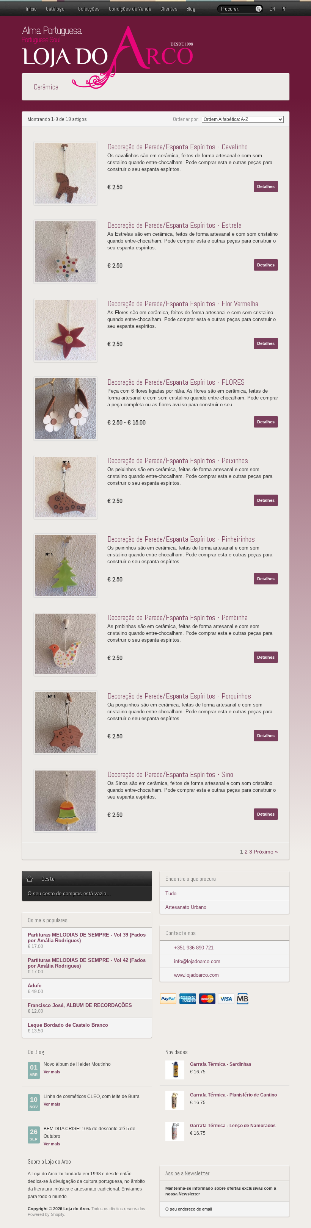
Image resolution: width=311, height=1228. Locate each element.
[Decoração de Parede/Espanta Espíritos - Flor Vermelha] (67, 330)
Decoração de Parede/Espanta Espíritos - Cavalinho (177, 147)
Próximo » (266, 852)
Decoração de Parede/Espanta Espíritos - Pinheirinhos (181, 539)
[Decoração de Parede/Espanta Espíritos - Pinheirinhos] (67, 565)
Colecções (89, 9)
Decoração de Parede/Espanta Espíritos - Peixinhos (177, 460)
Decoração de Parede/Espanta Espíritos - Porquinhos (179, 696)
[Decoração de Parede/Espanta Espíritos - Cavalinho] (67, 173)
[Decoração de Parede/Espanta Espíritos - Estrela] (67, 251)
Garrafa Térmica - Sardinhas (220, 1064)
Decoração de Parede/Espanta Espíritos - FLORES (176, 382)
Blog (191, 9)
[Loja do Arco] (107, 85)
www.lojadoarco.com (196, 975)
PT (283, 9)
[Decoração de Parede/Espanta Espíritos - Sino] (67, 801)
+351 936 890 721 (194, 948)
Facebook (272, 31)
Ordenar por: (186, 119)
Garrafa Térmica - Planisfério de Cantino (233, 1095)
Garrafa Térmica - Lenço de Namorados (233, 1125)
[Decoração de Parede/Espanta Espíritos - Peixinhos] (67, 487)
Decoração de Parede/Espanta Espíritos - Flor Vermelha (182, 304)
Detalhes (266, 186)
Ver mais (52, 1072)
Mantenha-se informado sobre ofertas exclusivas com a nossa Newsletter (220, 1191)
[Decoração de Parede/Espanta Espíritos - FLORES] (67, 408)
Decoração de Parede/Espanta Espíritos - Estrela (174, 225)
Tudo (170, 893)
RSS (284, 31)
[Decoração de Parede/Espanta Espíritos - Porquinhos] (67, 722)
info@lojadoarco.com (197, 961)
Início (31, 9)
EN (272, 9)
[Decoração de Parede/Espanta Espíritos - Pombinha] (67, 644)
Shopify (57, 1214)
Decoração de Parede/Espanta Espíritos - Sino (170, 774)
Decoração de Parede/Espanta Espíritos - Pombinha (177, 617)
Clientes (168, 9)
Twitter (260, 31)
